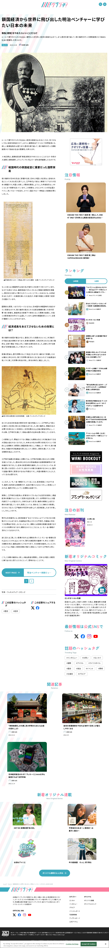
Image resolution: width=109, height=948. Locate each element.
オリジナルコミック (90, 904)
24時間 (75, 281)
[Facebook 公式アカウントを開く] (19, 914)
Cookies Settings (72, 944)
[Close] (105, 944)
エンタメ (72, 900)
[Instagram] (89, 636)
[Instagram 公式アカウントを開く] (24, 914)
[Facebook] (83, 636)
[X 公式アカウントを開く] (14, 914)
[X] (76, 636)
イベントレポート (74, 911)
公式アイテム (73, 922)
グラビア (72, 907)
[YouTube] (95, 636)
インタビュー (73, 904)
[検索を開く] (100, 4)
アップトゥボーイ (74, 918)
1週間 (96, 281)
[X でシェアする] (32, 608)
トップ (5, 884)
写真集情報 (73, 915)
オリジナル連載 (89, 900)
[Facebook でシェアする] (37, 608)
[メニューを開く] (105, 4)
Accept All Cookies (88, 944)
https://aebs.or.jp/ (59, 935)
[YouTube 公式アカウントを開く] (29, 914)
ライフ (5, 45)
